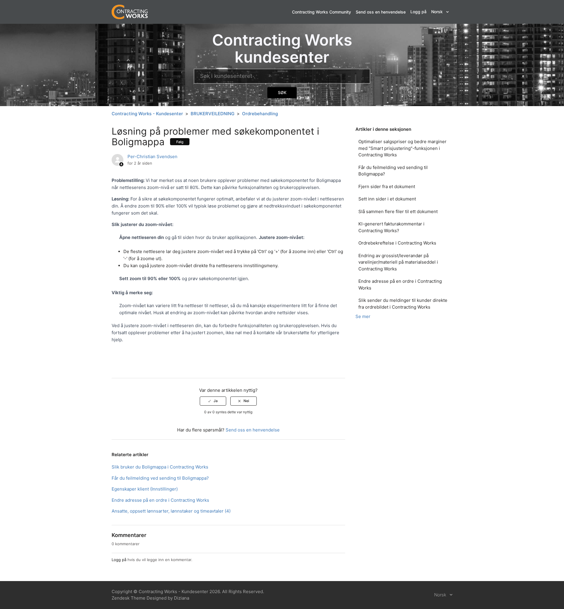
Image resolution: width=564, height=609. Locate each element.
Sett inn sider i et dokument (387, 199)
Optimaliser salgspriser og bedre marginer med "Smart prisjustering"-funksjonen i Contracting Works (402, 148)
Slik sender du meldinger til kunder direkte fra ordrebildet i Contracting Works (402, 303)
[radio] (213, 400)
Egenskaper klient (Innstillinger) (145, 489)
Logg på (119, 559)
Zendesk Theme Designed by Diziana (150, 598)
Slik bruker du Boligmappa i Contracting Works (160, 467)
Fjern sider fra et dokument (386, 186)
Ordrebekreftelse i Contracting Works (397, 243)
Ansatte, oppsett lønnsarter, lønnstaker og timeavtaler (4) (171, 511)
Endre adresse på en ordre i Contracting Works (400, 284)
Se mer (362, 316)
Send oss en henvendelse (381, 11)
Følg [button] (179, 142)
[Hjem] (130, 11)
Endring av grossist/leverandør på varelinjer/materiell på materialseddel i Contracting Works (398, 262)
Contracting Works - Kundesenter (147, 113)
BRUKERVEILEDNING (212, 113)
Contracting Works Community (321, 11)
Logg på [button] (418, 11)
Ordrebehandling (260, 113)
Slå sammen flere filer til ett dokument (398, 211)
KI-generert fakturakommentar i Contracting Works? (391, 227)
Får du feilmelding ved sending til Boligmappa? (393, 171)
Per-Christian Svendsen (152, 156)
